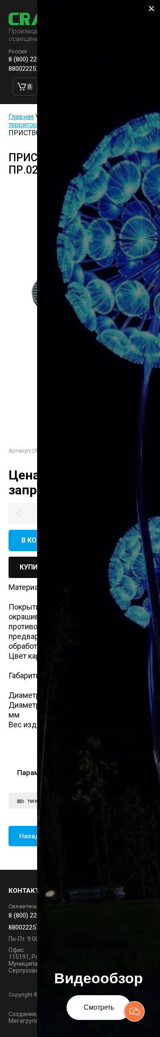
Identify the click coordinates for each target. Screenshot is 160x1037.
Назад (29, 836)
